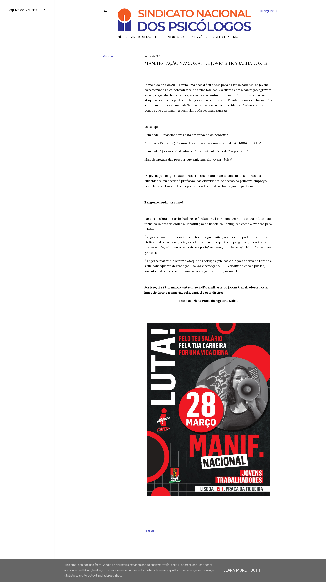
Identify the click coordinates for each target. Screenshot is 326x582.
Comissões (196, 37)
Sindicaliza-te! (144, 37)
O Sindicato (172, 37)
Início (121, 37)
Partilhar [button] (108, 56)
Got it (256, 570)
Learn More (235, 570)
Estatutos (220, 37)
